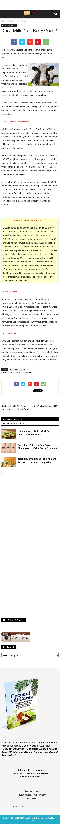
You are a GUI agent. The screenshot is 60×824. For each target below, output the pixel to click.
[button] (56, 14)
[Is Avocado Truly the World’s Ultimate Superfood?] (8, 434)
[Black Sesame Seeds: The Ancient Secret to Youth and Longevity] (8, 462)
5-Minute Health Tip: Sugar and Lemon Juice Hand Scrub (15, 408)
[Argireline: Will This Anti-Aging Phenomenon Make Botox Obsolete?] (8, 448)
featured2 (14, 369)
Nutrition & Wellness (9, 26)
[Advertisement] (30, 5)
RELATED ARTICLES (12, 419)
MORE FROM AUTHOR (13, 423)
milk (23, 369)
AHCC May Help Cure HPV (46, 406)
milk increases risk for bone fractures (18, 372)
